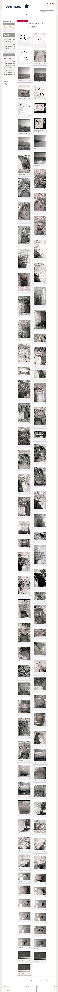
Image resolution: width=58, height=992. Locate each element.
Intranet (38, 987)
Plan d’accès (39, 986)
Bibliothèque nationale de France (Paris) (13, 51)
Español (5, 31)
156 (41, 980)
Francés (5, 29)
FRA (48, 3)
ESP (50, 3)
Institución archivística (7, 34)
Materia (6, 81)
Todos (5, 37)
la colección (19, 14)
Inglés (5, 28)
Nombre (6, 77)
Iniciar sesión (39, 989)
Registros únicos (7, 26)
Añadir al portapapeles (29, 45)
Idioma (5, 24)
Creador (6, 54)
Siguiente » (46, 980)
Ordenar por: (22, 28)
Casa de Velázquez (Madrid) (10, 39)
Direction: (35, 28)
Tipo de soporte (6, 83)
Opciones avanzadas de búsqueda (35, 23)
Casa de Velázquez (7, 986)
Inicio (8, 14)
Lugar (5, 79)
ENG (53, 3)
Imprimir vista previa (22, 26)
